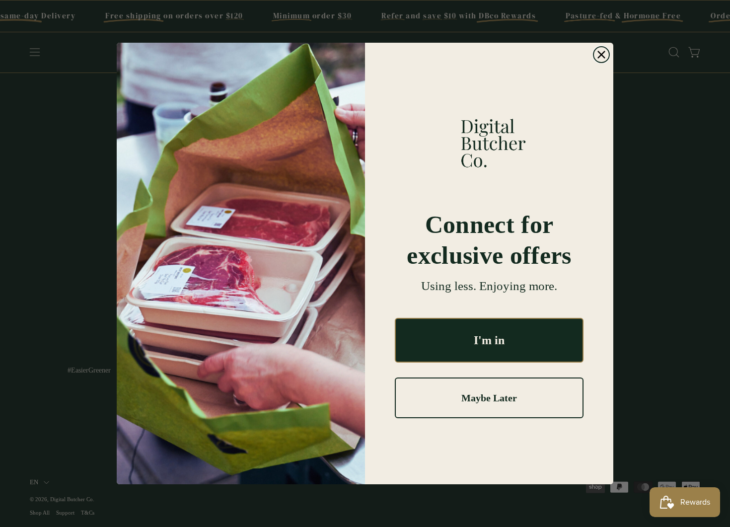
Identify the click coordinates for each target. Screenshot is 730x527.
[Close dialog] (601, 55)
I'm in (489, 340)
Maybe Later (489, 397)
